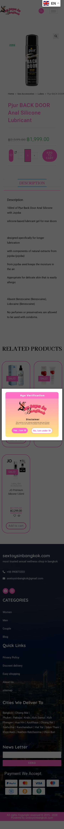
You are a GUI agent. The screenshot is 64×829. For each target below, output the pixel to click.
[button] (41, 431)
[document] (32, 414)
